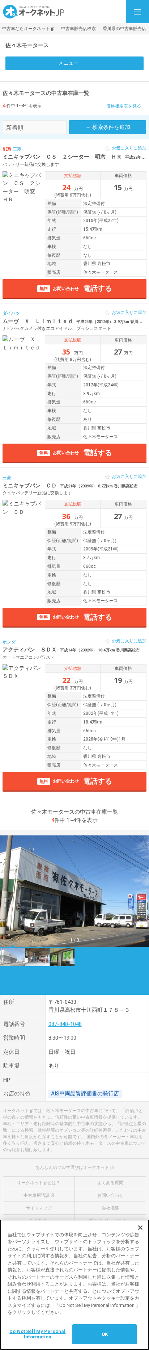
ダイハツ (11, 313)
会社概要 (110, 1208)
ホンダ (9, 642)
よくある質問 (110, 1182)
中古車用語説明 (39, 1195)
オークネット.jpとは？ (38, 1182)
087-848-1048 (65, 1024)
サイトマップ (39, 1208)
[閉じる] (140, 1228)
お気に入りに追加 (129, 148)
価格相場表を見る (123, 106)
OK (105, 1334)
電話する (75, 288)
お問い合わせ (110, 1195)
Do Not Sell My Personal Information (37, 1334)
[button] (8, 891)
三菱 (17, 149)
